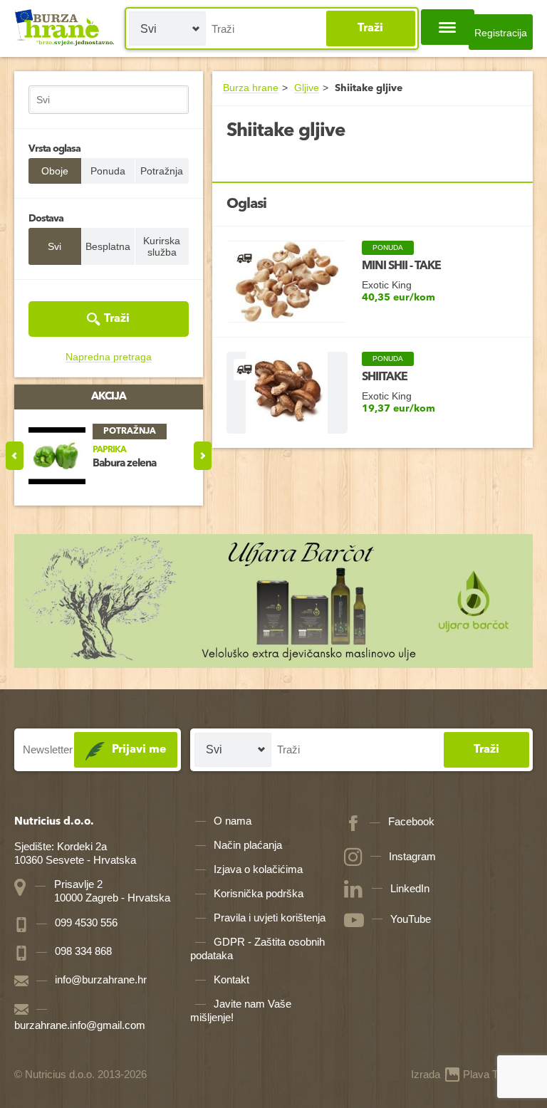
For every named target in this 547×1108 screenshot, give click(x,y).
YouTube (410, 919)
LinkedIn (409, 888)
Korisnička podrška (258, 893)
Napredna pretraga (109, 357)
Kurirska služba (161, 246)
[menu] (447, 27)
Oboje (54, 171)
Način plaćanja (248, 845)
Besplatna (107, 246)
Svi (54, 246)
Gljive (306, 88)
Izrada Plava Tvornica (472, 1074)
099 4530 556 (85, 922)
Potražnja (161, 171)
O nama (232, 821)
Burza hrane (250, 88)
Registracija (500, 32)
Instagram (412, 856)
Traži (370, 28)
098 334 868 (82, 951)
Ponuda (107, 171)
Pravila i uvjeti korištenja (269, 917)
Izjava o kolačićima (258, 869)
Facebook (411, 821)
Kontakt (231, 979)
